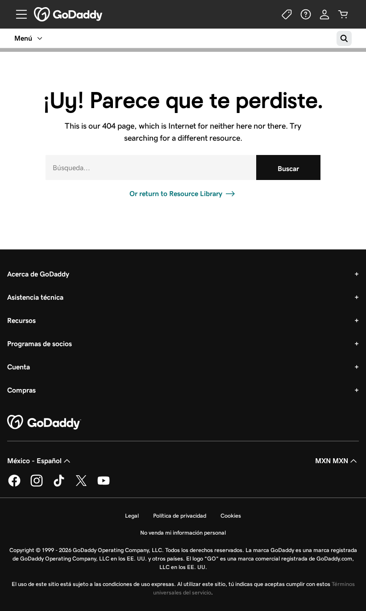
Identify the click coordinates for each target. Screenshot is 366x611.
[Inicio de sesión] (324, 14)
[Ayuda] (305, 14)
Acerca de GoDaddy (38, 274)
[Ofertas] (287, 14)
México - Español (34, 461)
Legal (132, 515)
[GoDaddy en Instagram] (36, 485)
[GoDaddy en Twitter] (81, 485)
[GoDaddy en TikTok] (59, 485)
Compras (21, 390)
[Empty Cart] (343, 14)
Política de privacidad (179, 515)
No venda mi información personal (183, 532)
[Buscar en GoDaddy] (344, 38)
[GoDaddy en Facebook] (14, 485)
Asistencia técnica (35, 297)
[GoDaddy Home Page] (44, 422)
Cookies (230, 515)
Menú (23, 38)
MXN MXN (331, 461)
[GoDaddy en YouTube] (103, 485)
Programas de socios (39, 343)
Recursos (21, 320)
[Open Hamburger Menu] (17, 14)
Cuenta (18, 367)
